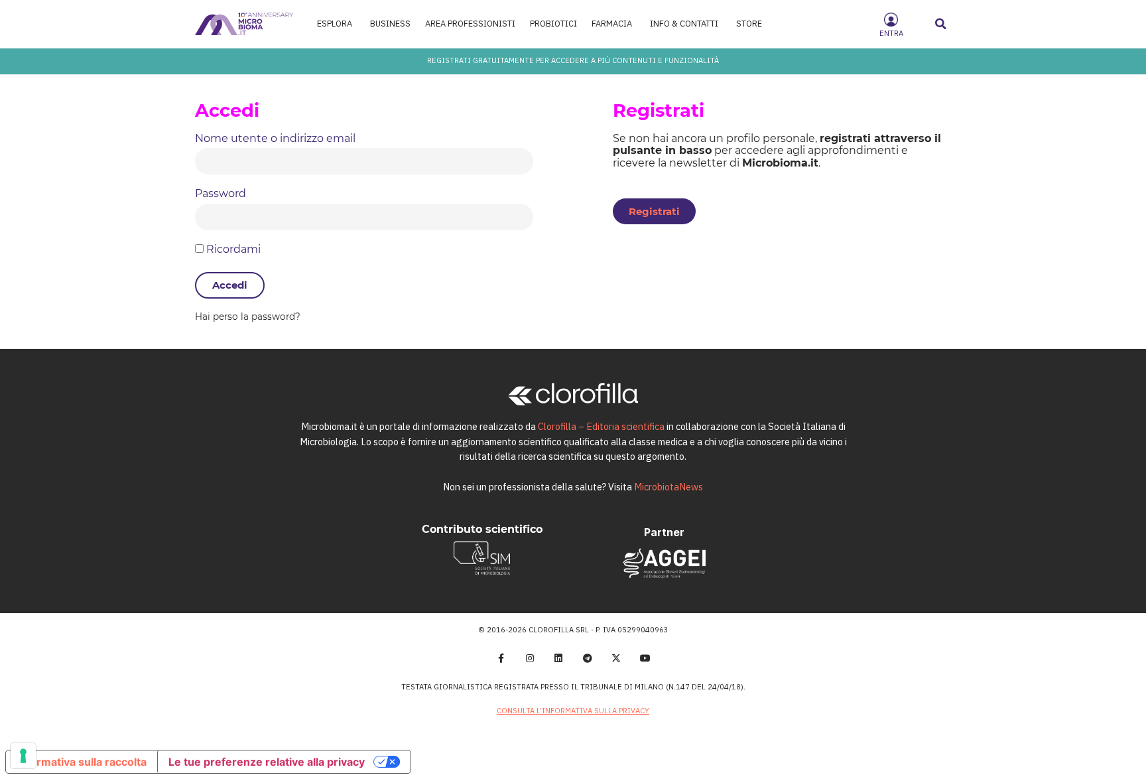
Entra (891, 33)
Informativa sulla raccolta (82, 761)
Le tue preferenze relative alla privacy (266, 761)
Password (220, 194)
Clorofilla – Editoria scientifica (601, 426)
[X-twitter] (616, 658)
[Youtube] (645, 658)
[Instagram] (530, 658)
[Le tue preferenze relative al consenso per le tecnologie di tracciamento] (23, 755)
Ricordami (232, 249)
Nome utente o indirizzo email (275, 139)
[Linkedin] (558, 658)
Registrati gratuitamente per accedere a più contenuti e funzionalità (573, 60)
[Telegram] (587, 658)
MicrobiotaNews (668, 486)
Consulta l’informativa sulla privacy (573, 710)
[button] (941, 24)
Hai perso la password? (247, 317)
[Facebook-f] (500, 658)
